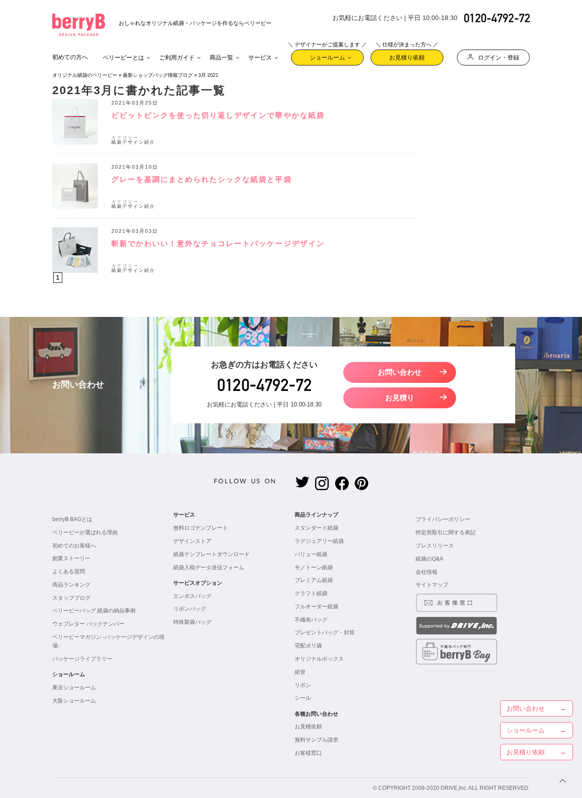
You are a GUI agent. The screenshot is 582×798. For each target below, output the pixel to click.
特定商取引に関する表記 (446, 532)
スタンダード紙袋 (316, 528)
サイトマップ (432, 585)
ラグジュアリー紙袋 (319, 541)
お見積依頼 (308, 726)
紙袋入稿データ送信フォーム (208, 567)
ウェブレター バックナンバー (88, 624)
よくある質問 (68, 571)
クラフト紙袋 (311, 593)
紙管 (300, 672)
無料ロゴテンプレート (200, 528)
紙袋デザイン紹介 (133, 142)
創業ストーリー (71, 558)
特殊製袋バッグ (192, 622)
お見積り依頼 (407, 55)
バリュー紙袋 (311, 554)
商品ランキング (71, 585)
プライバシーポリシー (443, 519)
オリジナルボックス (319, 659)
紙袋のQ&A (429, 559)
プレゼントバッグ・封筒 (325, 632)
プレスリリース (435, 545)
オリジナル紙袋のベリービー (84, 75)
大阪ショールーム (74, 701)
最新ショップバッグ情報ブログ (158, 75)
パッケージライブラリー (82, 659)
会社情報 (426, 572)
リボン (303, 685)
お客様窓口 (308, 753)
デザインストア (192, 541)
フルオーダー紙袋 (316, 606)
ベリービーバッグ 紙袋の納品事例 (93, 610)
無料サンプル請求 (316, 740)
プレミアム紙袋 (314, 580)
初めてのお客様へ (74, 545)
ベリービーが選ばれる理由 (85, 532)
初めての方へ (70, 57)
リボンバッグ (189, 609)
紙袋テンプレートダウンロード (211, 554)
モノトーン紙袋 (314, 567)
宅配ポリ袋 (308, 645)
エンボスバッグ (192, 596)
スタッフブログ (71, 598)
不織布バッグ (311, 620)
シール (303, 698)
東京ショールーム (74, 687)
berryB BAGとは (72, 519)
